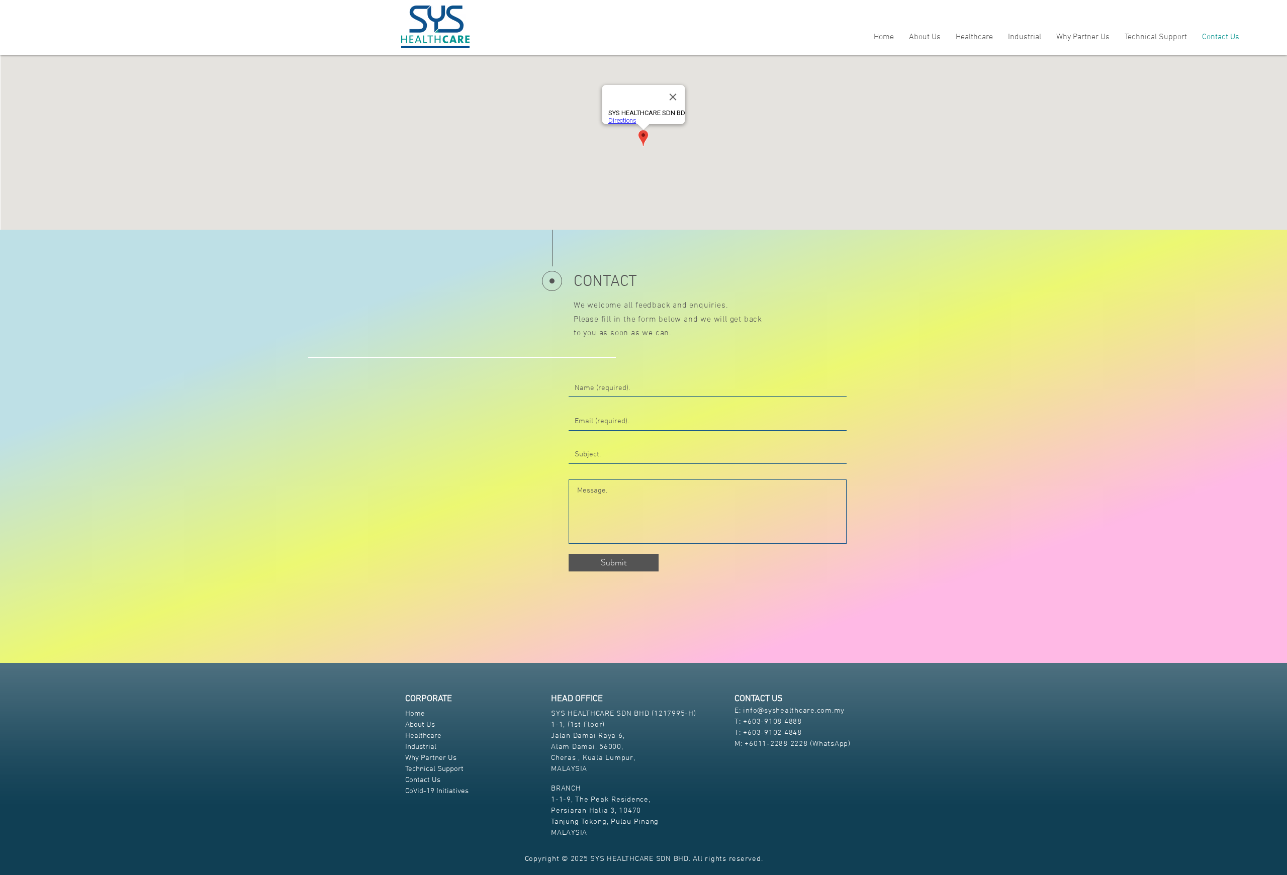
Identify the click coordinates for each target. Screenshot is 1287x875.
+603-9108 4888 (772, 721)
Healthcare (423, 735)
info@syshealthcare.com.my (794, 710)
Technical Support (434, 768)
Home (415, 713)
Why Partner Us (430, 757)
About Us (420, 724)
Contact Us (422, 780)
